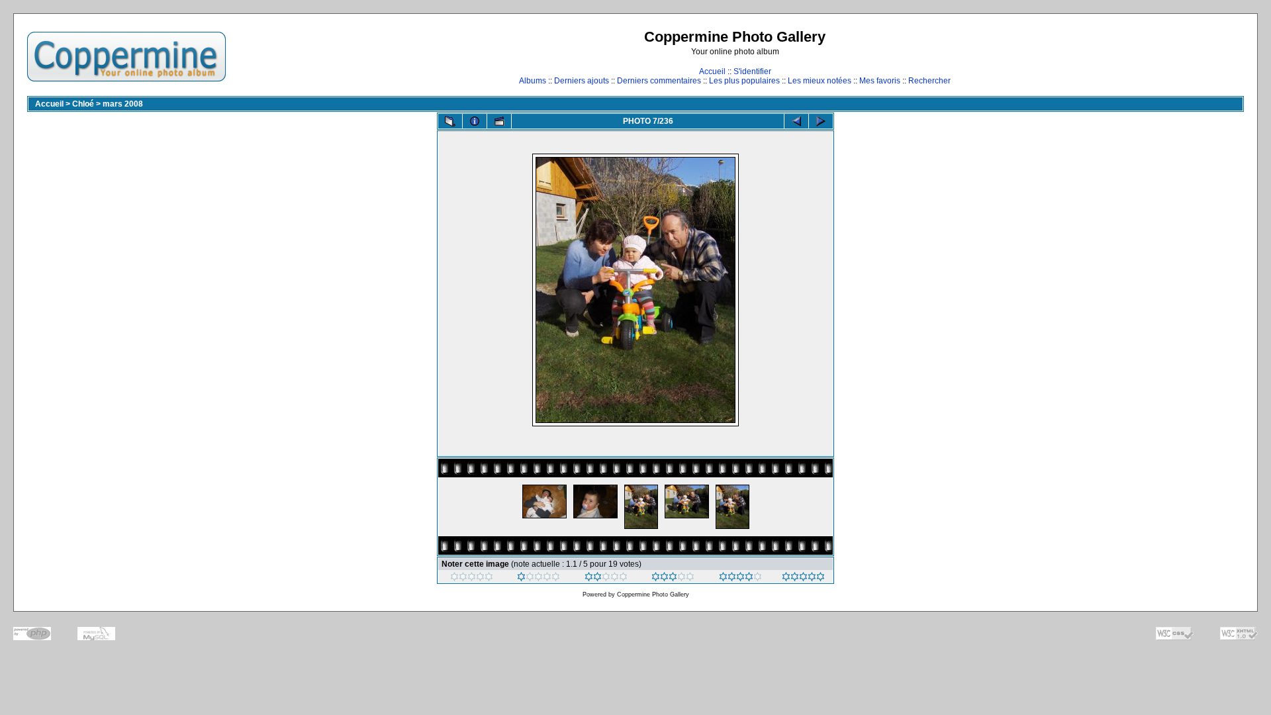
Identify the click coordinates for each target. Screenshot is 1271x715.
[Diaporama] (499, 121)
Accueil (712, 71)
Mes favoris (879, 80)
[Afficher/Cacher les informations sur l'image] (475, 121)
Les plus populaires (744, 80)
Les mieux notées (819, 80)
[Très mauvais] (471, 578)
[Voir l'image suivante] (821, 121)
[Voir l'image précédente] (796, 121)
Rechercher (929, 80)
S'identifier (752, 71)
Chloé (83, 104)
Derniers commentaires (659, 80)
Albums (532, 80)
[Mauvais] (538, 578)
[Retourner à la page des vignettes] (450, 121)
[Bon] (672, 578)
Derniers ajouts (581, 80)
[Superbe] (803, 578)
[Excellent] (740, 578)
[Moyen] (606, 578)
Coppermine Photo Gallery (653, 594)
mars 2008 (123, 104)
